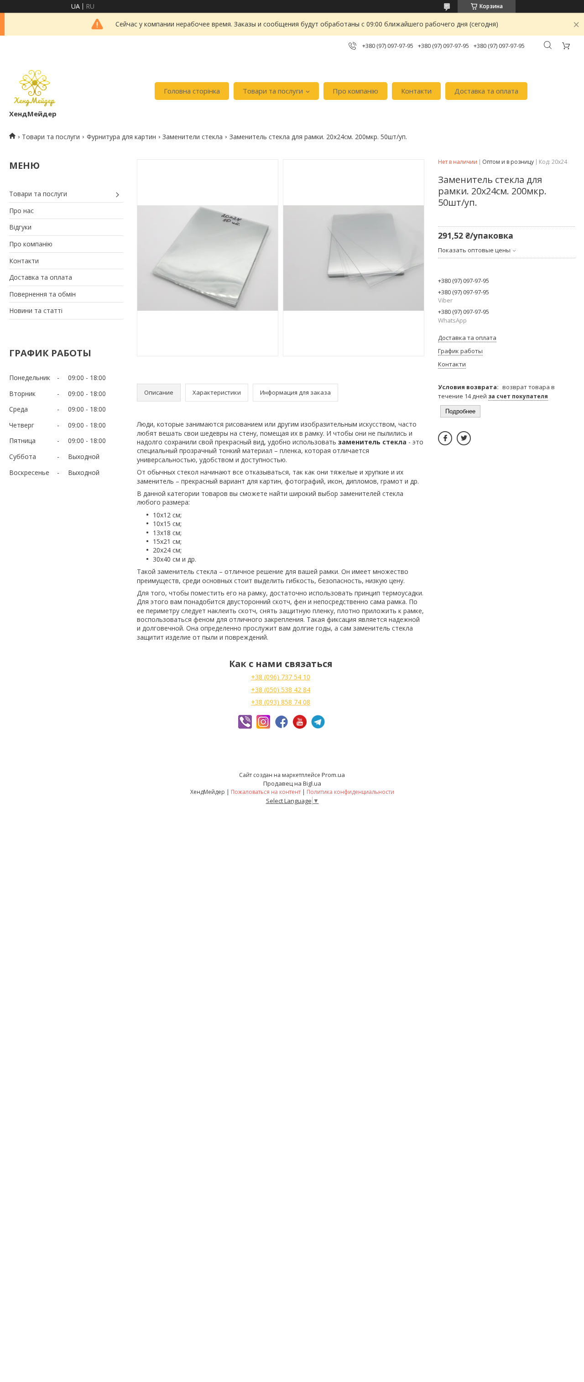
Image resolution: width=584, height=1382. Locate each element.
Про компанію (355, 90)
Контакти (416, 90)
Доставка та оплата (486, 90)
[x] (464, 438)
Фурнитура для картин (121, 136)
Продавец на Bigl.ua (292, 783)
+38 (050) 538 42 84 (280, 689)
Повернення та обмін (42, 294)
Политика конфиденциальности (350, 792)
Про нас (21, 210)
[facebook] (445, 438)
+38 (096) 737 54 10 (280, 677)
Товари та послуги (273, 90)
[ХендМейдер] (34, 86)
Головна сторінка (192, 90)
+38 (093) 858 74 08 (280, 702)
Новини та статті (36, 310)
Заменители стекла (192, 136)
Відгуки (20, 227)
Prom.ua (333, 775)
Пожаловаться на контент (266, 792)
